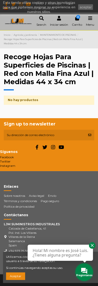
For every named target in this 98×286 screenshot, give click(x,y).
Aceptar (15, 276)
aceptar (86, 7)
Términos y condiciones (20, 201)
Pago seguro (50, 201)
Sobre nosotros (14, 196)
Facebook (7, 157)
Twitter (5, 161)
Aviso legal (36, 196)
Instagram (7, 166)
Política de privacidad (19, 206)
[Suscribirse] (89, 135)
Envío (52, 196)
